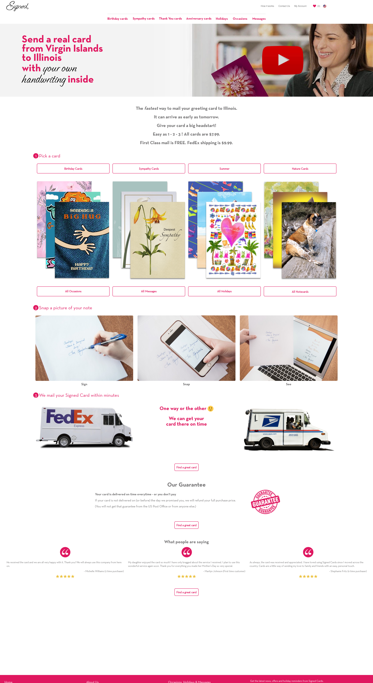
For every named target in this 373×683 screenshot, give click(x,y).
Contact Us (284, 6)
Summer (224, 168)
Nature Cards (300, 168)
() (318, 6)
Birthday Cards (73, 168)
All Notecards (300, 291)
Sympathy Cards (149, 168)
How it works (267, 6)
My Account (300, 6)
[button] (119, 19)
